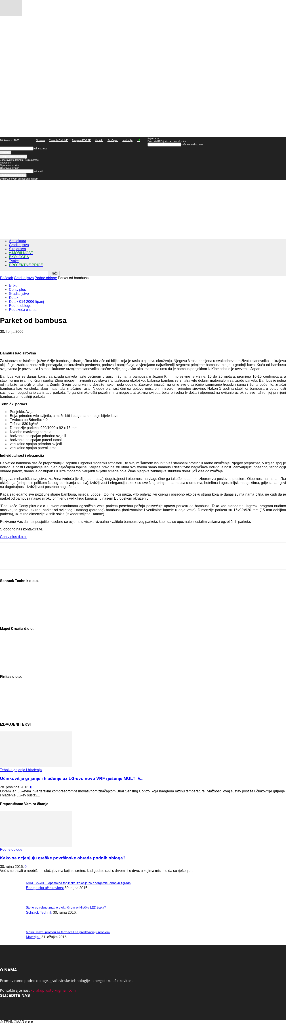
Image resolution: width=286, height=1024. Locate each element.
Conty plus (17, 289)
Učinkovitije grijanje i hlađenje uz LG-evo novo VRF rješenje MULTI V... (71, 778)
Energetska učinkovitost (45, 888)
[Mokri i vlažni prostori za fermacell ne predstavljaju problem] (11, 14)
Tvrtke (14, 261)
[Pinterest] (39, 338)
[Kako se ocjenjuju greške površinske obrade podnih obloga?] (36, 845)
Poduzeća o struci (23, 310)
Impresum (5, 162)
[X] (23, 338)
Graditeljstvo (19, 245)
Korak (13, 297)
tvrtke (13, 285)
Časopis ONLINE (58, 140)
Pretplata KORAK (81, 140)
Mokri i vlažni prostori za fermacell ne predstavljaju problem (68, 932)
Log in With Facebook (13, 156)
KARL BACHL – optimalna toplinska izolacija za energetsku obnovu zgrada (78, 883)
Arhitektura (17, 241)
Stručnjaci (112, 140)
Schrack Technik (39, 912)
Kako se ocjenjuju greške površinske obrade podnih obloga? (63, 858)
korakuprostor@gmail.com (53, 990)
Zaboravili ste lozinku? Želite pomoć (19, 160)
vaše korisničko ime (192, 144)
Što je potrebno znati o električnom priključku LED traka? (66, 907)
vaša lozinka (40, 148)
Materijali (33, 937)
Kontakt (99, 140)
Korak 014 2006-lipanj (26, 302)
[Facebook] (7, 338)
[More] (72, 338)
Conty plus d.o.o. (13, 537)
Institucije (127, 140)
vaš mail (38, 171)
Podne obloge (46, 278)
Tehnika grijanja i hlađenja (21, 770)
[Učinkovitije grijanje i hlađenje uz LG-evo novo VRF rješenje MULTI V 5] (36, 766)
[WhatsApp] (55, 338)
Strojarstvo (17, 249)
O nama (40, 140)
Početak (6, 278)
